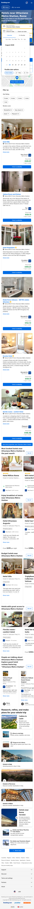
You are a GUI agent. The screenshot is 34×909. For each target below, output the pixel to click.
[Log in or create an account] (27, 3)
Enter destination (10, 25)
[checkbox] (24, 48)
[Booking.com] (5, 2)
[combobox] (17, 27)
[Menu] (31, 3)
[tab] (9, 35)
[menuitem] (5, 7)
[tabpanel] (15, 57)
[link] (6, 98)
